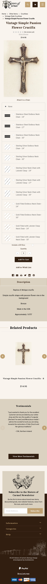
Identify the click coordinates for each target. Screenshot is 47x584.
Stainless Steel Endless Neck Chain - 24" (28, 115)
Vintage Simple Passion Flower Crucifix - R (23, 378)
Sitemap (29, 558)
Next (44, 356)
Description (23, 282)
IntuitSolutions (29, 560)
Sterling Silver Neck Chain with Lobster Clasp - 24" (28, 169)
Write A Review (23, 34)
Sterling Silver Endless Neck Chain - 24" (27, 147)
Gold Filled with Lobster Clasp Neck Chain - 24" (28, 227)
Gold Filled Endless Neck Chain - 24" (29, 205)
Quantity (23, 249)
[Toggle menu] (42, 4)
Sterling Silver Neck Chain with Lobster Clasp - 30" (28, 193)
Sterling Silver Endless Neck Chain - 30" (27, 157)
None (10, 106)
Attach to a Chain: (23, 100)
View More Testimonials (23, 456)
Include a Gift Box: (18, 245)
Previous (2, 356)
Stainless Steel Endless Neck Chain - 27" (28, 126)
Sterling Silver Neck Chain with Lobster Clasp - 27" (28, 181)
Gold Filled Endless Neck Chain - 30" (29, 216)
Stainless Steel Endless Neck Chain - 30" (28, 136)
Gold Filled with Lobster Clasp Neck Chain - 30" (28, 238)
